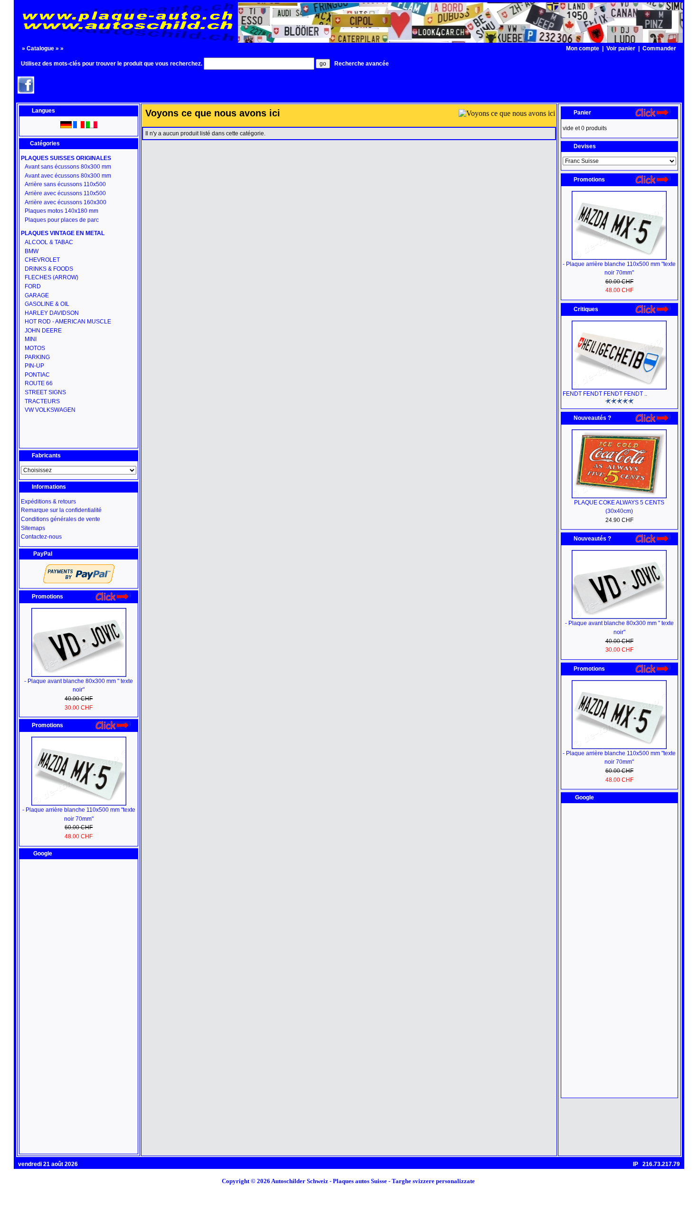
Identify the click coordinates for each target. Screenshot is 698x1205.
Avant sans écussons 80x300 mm (68, 166)
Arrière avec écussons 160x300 (65, 202)
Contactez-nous (41, 536)
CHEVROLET (42, 259)
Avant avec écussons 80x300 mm (68, 175)
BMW (31, 251)
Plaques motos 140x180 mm (61, 211)
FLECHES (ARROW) (51, 277)
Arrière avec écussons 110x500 (65, 193)
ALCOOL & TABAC (49, 242)
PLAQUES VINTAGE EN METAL (62, 233)
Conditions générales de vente (60, 519)
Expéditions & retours (48, 501)
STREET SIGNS (45, 392)
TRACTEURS (42, 401)
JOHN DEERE (43, 330)
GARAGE (37, 295)
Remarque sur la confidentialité (61, 510)
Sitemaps (33, 528)
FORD (33, 286)
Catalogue (40, 48)
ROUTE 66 (39, 383)
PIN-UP (34, 365)
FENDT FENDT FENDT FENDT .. (605, 393)
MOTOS (35, 348)
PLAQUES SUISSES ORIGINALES (66, 158)
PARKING (37, 357)
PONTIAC (37, 374)
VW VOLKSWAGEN (50, 410)
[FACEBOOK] (26, 91)
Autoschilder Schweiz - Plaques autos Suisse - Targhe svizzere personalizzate (376, 1181)
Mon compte (582, 48)
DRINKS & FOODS (49, 269)
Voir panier (620, 48)
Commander (659, 48)
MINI (31, 339)
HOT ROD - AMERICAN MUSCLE (68, 321)
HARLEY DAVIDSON (52, 313)
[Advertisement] (79, 1006)
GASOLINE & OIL (47, 304)
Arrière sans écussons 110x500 (65, 184)
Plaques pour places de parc (62, 220)
